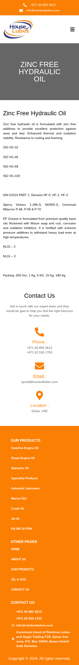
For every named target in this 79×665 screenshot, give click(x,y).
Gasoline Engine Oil (25, 448)
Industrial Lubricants (25, 488)
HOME (15, 549)
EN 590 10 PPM (21, 528)
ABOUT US (18, 559)
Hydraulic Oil (20, 468)
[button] (72, 29)
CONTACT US (20, 589)
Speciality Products (24, 478)
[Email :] (39, 366)
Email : (39, 376)
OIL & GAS (18, 579)
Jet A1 (15, 518)
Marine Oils (19, 498)
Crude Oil (17, 508)
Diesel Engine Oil (23, 458)
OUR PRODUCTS (22, 569)
